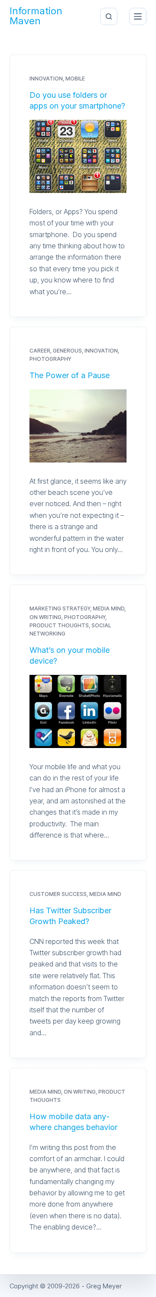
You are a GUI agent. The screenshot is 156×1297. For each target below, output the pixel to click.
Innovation (46, 78)
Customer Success (58, 894)
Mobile (75, 78)
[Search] (108, 16)
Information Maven (36, 16)
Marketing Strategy (59, 608)
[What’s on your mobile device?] (78, 711)
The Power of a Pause (69, 375)
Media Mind (108, 608)
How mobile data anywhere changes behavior (73, 1122)
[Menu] (137, 16)
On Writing (45, 617)
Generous (67, 350)
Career (39, 350)
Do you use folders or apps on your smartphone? (77, 100)
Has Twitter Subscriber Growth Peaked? (70, 916)
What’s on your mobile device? (69, 655)
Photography (50, 359)
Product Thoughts (59, 625)
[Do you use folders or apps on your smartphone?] (78, 156)
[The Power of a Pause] (78, 425)
